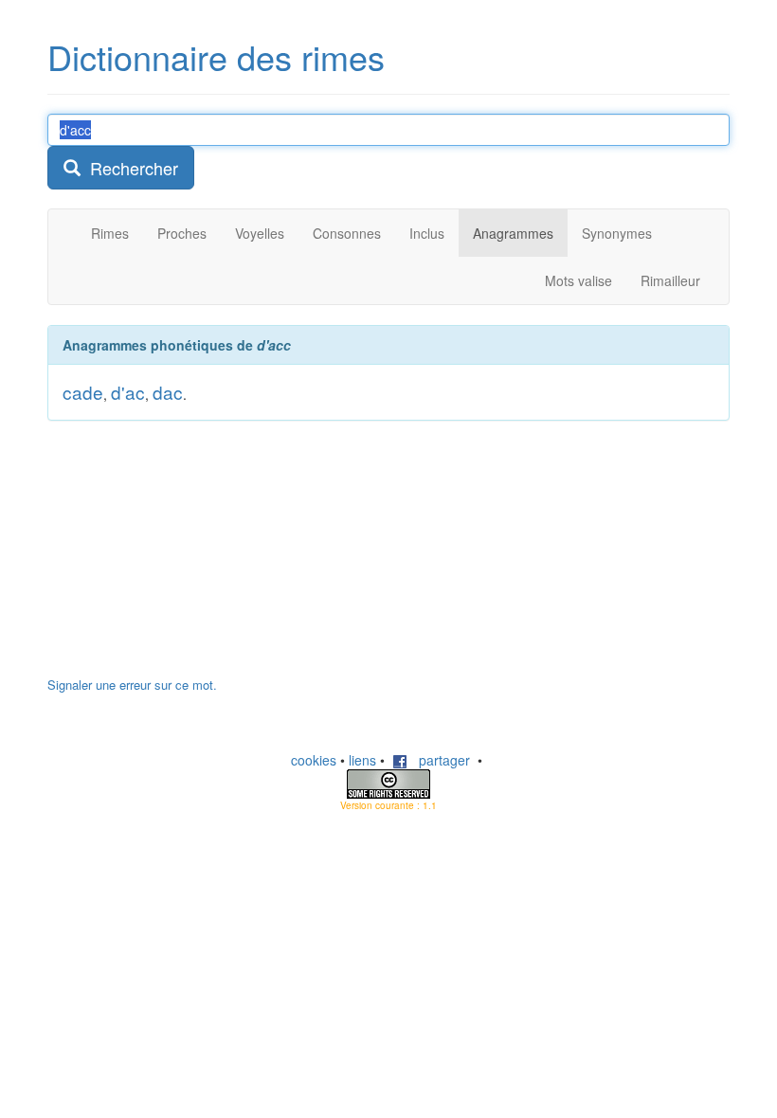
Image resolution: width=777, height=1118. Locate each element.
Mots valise (578, 280)
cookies (313, 759)
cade (83, 392)
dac (168, 392)
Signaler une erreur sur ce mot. (132, 685)
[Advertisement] (189, 558)
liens (362, 759)
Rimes (110, 233)
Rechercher (129, 167)
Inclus (426, 233)
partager (438, 759)
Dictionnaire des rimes (216, 56)
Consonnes (347, 233)
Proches (182, 233)
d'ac (128, 392)
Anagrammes (513, 233)
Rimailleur (670, 280)
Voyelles (259, 233)
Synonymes (617, 233)
